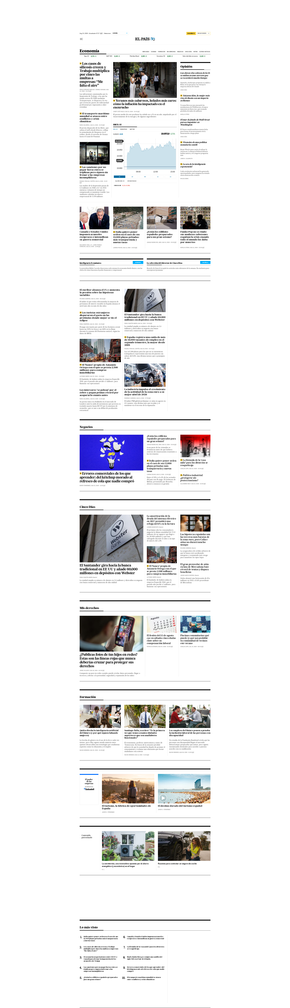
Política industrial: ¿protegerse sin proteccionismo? (191, 478)
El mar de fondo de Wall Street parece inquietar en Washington (195, 122)
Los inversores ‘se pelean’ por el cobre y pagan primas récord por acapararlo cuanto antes (99, 393)
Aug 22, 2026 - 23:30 (196, 468)
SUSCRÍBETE (191, 33)
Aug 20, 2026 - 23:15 (97, 376)
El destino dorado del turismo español (180, 806)
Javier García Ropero (187, 575)
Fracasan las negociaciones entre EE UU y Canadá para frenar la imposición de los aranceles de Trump (100, 959)
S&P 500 (109, 56)
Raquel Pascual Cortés (87, 181)
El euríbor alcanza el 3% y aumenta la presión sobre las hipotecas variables (100, 292)
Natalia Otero (184, 114)
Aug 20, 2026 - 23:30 (97, 399)
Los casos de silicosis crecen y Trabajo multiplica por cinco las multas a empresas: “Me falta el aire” (94, 74)
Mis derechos (171, 51)
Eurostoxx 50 (161, 56)
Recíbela (205, 262)
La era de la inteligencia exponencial (193, 165)
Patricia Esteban (152, 646)
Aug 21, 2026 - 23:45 (97, 125)
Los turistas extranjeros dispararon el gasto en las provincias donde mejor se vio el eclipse (98, 317)
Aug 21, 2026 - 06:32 (98, 299)
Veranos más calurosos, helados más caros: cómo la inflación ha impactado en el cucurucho (144, 104)
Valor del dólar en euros (190, 56)
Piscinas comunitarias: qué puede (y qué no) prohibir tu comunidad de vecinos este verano (194, 639)
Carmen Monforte (152, 527)
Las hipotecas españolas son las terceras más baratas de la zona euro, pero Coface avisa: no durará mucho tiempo (195, 539)
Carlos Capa (184, 468)
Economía (89, 51)
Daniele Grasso (100, 89)
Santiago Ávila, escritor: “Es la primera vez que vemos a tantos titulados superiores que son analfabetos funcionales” (144, 734)
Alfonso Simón (84, 376)
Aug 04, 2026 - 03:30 (165, 646)
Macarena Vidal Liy (86, 245)
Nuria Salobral (85, 125)
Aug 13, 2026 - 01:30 (142, 755)
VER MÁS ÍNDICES (131, 181)
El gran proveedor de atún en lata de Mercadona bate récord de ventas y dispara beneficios (194, 568)
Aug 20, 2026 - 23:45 (97, 324)
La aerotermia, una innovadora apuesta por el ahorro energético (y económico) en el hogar (125, 864)
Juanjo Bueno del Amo (154, 242)
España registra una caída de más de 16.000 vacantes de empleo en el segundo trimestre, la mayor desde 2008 (145, 341)
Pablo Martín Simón (130, 323)
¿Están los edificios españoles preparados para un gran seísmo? (160, 234)
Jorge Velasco (84, 670)
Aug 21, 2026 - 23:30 (130, 247)
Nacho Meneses (84, 750)
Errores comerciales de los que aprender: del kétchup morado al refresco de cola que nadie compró (107, 477)
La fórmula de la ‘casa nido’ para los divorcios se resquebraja (194, 463)
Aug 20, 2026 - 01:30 (97, 750)
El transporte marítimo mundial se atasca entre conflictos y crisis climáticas (94, 118)
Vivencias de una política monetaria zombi (193, 143)
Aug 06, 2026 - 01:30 (187, 752)
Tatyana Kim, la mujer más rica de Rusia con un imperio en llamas (195, 98)
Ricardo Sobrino (85, 299)
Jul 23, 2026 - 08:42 (196, 646)
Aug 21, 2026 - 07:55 (144, 398)
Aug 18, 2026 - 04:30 (97, 670)
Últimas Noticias (204, 51)
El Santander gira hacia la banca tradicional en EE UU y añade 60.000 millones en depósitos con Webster (145, 317)
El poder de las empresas (89, 790)
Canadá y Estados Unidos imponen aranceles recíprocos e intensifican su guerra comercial (94, 236)
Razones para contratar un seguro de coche (177, 863)
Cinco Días (188, 51)
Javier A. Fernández (108, 812)
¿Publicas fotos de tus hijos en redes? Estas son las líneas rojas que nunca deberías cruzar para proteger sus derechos (108, 660)
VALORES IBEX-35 (119, 181)
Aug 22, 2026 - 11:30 (98, 485)
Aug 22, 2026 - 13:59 (93, 246)
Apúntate (138, 262)
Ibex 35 (86, 56)
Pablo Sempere (84, 324)
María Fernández (85, 485)
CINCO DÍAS (183, 90)
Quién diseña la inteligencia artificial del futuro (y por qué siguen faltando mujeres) (99, 733)
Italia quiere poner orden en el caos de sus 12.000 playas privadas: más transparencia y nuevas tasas (126, 237)
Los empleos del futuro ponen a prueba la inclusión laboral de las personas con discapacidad (189, 733)
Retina (195, 51)
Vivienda (153, 51)
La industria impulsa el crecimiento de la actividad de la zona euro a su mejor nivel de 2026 (144, 392)
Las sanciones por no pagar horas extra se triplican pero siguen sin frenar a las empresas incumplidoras (94, 172)
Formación (161, 51)
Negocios (180, 51)
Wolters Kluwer (203, 608)
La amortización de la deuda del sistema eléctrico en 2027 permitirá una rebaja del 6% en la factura (161, 520)
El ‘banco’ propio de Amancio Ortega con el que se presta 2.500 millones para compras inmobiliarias (99, 369)
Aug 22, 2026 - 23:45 (132, 111)
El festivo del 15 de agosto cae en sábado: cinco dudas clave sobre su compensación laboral (161, 639)
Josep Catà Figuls (118, 111)
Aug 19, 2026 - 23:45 (147, 348)
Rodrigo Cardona (130, 398)
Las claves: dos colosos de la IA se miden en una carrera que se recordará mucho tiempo (195, 75)
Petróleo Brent (134, 56)
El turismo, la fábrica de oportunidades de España (126, 807)
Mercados (146, 51)
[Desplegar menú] (81, 39)
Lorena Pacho (117, 247)
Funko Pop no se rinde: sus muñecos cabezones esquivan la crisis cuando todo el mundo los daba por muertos (194, 237)
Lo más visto (89, 927)
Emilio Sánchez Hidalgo (87, 89)
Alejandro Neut (185, 484)
